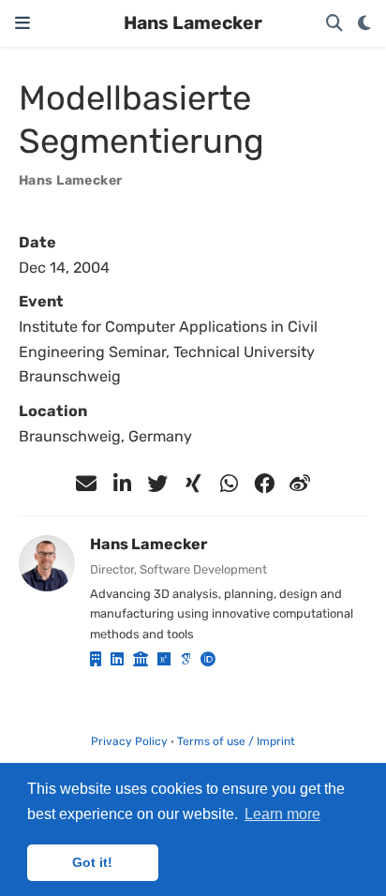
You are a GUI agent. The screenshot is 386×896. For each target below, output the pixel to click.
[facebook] (264, 484)
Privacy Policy (129, 741)
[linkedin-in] (122, 484)
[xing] (193, 484)
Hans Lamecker (193, 23)
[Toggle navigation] (22, 23)
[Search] (334, 24)
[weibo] (300, 484)
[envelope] (86, 484)
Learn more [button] (282, 814)
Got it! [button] (92, 862)
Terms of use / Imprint (236, 741)
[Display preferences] (364, 24)
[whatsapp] (229, 484)
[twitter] (157, 484)
